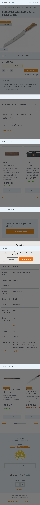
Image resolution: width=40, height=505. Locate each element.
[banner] (8, 2)
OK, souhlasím (26, 259)
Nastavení (12, 259)
